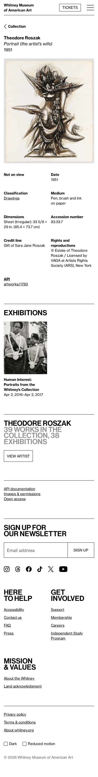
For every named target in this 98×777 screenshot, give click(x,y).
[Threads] (17, 569)
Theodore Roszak (22, 37)
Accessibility (14, 609)
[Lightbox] (49, 110)
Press (9, 633)
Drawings (12, 198)
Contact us (13, 617)
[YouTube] (63, 569)
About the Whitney (19, 678)
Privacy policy (15, 714)
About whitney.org (19, 730)
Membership (61, 617)
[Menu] (90, 7)
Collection (17, 26)
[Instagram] (6, 569)
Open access (15, 499)
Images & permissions (22, 494)
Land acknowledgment (23, 686)
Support (57, 609)
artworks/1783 (16, 284)
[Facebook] (28, 569)
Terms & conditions (20, 722)
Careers (57, 625)
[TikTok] (39, 569)
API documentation (19, 489)
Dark (13, 743)
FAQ (7, 625)
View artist (18, 456)
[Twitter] (50, 569)
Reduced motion (41, 743)
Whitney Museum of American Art (19, 7)
